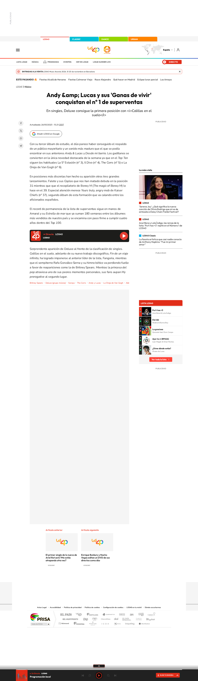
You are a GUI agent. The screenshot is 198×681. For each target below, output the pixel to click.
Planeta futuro (137, 618)
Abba (128, 283)
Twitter (20, 130)
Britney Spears (36, 283)
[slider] (99, 669)
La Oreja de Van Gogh (113, 283)
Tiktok (87, 576)
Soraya (71, 283)
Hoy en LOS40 (82, 62)
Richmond (64, 623)
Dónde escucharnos (153, 607)
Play (99, 675)
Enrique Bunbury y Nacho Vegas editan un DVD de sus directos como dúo (95, 557)
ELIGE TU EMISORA (166, 675)
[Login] (178, 49)
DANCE (105, 39)
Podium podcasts (92, 623)
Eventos (67, 62)
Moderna (78, 623)
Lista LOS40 (21, 62)
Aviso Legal (42, 607)
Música (35, 62)
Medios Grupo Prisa (40, 624)
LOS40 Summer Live (102, 62)
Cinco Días (105, 618)
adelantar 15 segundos (108, 675)
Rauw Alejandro (103, 79)
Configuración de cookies (113, 607)
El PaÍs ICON (105, 623)
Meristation (143, 623)
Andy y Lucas (95, 283)
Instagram (81, 576)
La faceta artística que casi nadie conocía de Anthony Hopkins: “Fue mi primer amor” (160, 242)
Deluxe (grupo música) (56, 283)
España (166, 50)
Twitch (110, 576)
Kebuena (148, 618)
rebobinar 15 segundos (89, 675)
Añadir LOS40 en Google (48, 134)
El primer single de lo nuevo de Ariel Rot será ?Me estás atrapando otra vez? (61, 557)
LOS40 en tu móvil (134, 607)
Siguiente (115, 675)
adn (140, 615)
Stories (116, 576)
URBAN (134, 39)
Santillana (93, 615)
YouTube (93, 576)
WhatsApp (20, 138)
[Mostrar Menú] (20, 49)
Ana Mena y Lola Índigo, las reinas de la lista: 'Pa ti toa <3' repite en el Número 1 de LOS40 (160, 225)
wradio (94, 618)
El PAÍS (65, 615)
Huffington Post (69, 618)
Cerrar (180, 71)
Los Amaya (166, 79)
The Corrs (81, 283)
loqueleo (130, 623)
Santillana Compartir (108, 615)
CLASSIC (76, 39)
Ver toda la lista (159, 359)
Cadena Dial (116, 618)
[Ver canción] (146, 311)
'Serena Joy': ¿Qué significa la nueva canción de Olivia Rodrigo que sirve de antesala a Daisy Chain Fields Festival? (159, 209)
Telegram (20, 145)
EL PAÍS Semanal (127, 618)
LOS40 (46, 39)
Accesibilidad (55, 607)
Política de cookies (92, 607)
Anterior (83, 675)
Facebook (20, 123)
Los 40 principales (79, 615)
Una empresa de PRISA (40, 617)
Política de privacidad (72, 607)
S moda (117, 623)
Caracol (151, 615)
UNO (86, 618)
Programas (53, 62)
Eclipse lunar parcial (147, 79)
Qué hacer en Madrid (124, 79)
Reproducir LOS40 (124, 236)
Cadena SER (121, 615)
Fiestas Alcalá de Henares (52, 79)
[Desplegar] (99, 665)
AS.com (130, 615)
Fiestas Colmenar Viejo (80, 79)
